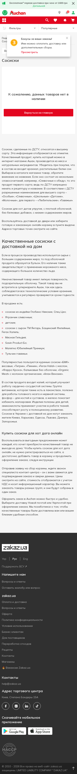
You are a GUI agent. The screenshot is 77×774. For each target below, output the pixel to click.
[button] (59, 13)
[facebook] (5, 706)
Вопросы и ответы (13, 581)
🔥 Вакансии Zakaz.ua (16, 667)
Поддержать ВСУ (13, 566)
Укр (4, 558)
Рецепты (7, 649)
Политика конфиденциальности (22, 620)
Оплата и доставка (14, 602)
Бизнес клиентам (12, 632)
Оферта (7, 614)
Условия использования (17, 626)
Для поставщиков (13, 637)
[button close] (73, 3)
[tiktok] (37, 706)
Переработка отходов (16, 643)
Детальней (39, 5)
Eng (25, 558)
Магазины (8, 661)
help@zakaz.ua (11, 683)
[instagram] (16, 706)
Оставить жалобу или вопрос (21, 587)
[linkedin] (26, 706)
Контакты (8, 655)
